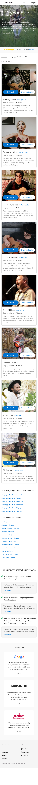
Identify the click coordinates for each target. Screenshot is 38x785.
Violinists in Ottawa (8, 558)
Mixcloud (4, 758)
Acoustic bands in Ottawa (10, 541)
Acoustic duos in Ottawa (9, 548)
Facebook (25, 749)
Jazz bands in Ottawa (8, 535)
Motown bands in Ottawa (10, 538)
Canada (4, 57)
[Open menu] (3, 2)
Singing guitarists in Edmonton (12, 501)
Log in (33, 3)
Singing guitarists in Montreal (11, 495)
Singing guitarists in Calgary (11, 508)
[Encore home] (8, 2)
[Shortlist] (28, 2)
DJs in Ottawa (6, 522)
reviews (31, 50)
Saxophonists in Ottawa (9, 554)
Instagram (25, 752)
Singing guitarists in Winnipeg (11, 511)
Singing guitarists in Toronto (11, 498)
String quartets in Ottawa (10, 545)
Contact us (5, 752)
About (3, 749)
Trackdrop (5, 755)
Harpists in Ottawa (7, 532)
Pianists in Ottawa (7, 551)
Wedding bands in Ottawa (10, 528)
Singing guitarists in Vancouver (12, 505)
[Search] (24, 2)
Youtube (25, 755)
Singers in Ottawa (7, 525)
